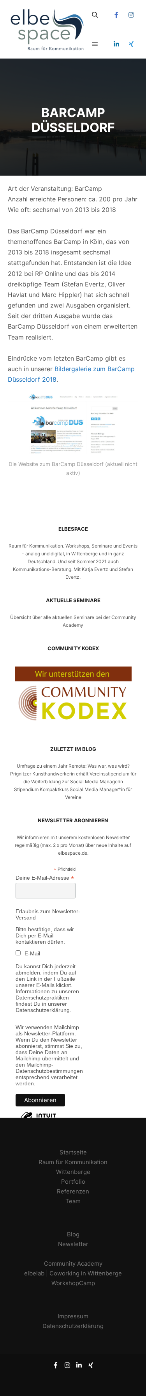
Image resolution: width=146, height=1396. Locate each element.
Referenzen (73, 1191)
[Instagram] (131, 15)
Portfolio (73, 1181)
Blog (73, 1234)
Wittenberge (73, 1171)
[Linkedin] (116, 44)
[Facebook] (116, 15)
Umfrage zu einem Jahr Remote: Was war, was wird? (73, 766)
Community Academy (73, 1263)
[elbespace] (47, 29)
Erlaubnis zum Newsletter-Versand (48, 914)
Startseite (73, 1152)
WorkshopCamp (73, 1283)
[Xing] (131, 44)
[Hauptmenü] (95, 44)
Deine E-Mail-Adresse (45, 878)
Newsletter (73, 1244)
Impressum (73, 1316)
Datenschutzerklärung (73, 1326)
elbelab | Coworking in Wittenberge (73, 1273)
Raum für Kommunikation (73, 1162)
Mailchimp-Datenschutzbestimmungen (49, 1068)
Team (73, 1201)
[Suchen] (95, 15)
